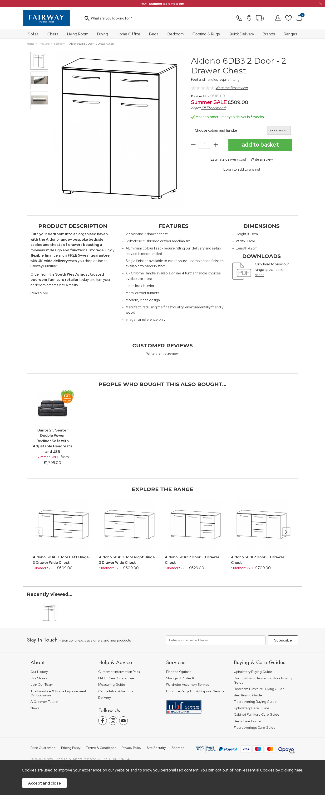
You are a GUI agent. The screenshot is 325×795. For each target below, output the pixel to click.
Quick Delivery (241, 34)
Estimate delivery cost (228, 159)
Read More (39, 293)
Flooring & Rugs (206, 34)
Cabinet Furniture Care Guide (256, 715)
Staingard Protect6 (180, 678)
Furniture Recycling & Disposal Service (195, 691)
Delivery (104, 698)
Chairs (52, 34)
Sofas (33, 34)
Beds (153, 34)
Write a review (262, 159)
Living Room (77, 34)
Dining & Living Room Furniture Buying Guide (263, 680)
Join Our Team (41, 685)
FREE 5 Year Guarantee (116, 678)
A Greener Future (44, 702)
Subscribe (283, 640)
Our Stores (38, 678)
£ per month (213, 107)
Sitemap (178, 748)
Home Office (128, 34)
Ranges (290, 34)
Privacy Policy (131, 748)
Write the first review (232, 88)
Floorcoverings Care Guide (255, 728)
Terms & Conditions (101, 748)
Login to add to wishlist (241, 169)
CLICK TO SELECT (278, 130)
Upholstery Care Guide (251, 708)
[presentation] (39, 531)
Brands (269, 34)
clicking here (291, 770)
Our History (39, 672)
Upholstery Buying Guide (253, 672)
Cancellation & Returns (115, 691)
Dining (102, 34)
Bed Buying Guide (248, 695)
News (34, 708)
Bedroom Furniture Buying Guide (259, 689)
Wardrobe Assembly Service (187, 685)
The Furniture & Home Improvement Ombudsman (58, 693)
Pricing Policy (70, 748)
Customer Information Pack (119, 672)
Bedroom (175, 34)
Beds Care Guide (247, 721)
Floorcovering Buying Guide (255, 702)
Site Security (156, 748)
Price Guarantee (43, 748)
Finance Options (178, 672)
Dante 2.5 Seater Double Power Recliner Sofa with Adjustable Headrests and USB (52, 441)
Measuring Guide (111, 685)
